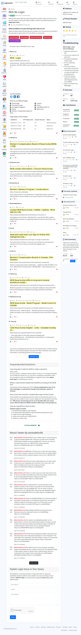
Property (4, 108)
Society (4, 136)
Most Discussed (39, 3)
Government (4, 72)
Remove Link (51, 627)
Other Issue (47, 37)
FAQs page (67, 85)
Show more (33, 563)
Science (4, 122)
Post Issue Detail (15, 41)
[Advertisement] (34, 80)
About (32, 627)
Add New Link (34, 356)
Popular (58, 627)
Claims (14, 109)
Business (4, 18)
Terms (75, 627)
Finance (4, 59)
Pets (4, 102)
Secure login (15, 103)
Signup (75, 4)
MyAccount (40, 109)
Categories (60, 4)
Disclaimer (64, 630)
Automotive (4, 11)
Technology (4, 149)
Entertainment (4, 38)
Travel (4, 156)
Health (4, 79)
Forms (38, 105)
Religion (4, 115)
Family (4, 45)
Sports (4, 142)
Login (68, 4)
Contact (38, 103)
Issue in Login (14, 37)
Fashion (4, 52)
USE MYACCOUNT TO (42, 107)
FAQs (70, 627)
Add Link (43, 627)
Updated (50, 4)
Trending (65, 627)
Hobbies (4, 86)
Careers (4, 25)
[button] (39, 425)
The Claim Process (17, 105)
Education (4, 32)
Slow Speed (24, 37)
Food (4, 66)
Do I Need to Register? (18, 107)
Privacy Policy (73, 630)
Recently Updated (70, 191)
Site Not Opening (36, 37)
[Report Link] (57, 133)
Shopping (4, 129)
